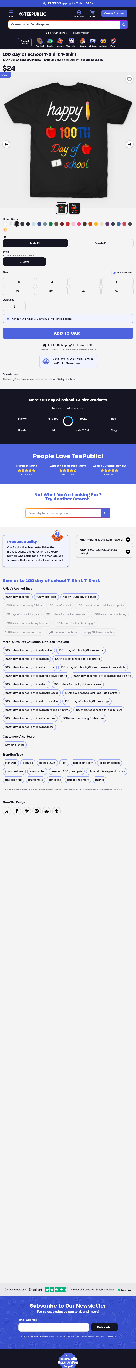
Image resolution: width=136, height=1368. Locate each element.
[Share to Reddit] (46, 810)
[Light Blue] (34, 224)
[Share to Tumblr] (56, 810)
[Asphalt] (130, 224)
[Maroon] (62, 224)
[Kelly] (51, 224)
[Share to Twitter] (7, 810)
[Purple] (107, 224)
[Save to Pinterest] (36, 810)
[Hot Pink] (79, 224)
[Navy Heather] (113, 224)
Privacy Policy (61, 1336)
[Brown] (85, 224)
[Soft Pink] (73, 224)
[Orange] (90, 224)
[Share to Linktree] (26, 810)
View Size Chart (124, 272)
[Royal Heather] (119, 224)
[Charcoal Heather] (22, 224)
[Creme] (102, 224)
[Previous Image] (6, 144)
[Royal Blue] (39, 224)
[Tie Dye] (5, 230)
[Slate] (45, 224)
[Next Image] (129, 144)
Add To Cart (68, 333)
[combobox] (64, 25)
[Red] (68, 224)
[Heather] (11, 224)
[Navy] (28, 224)
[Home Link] (32, 14)
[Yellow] (96, 224)
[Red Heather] (124, 224)
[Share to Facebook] (17, 810)
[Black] (17, 224)
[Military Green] (56, 224)
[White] (5, 224)
